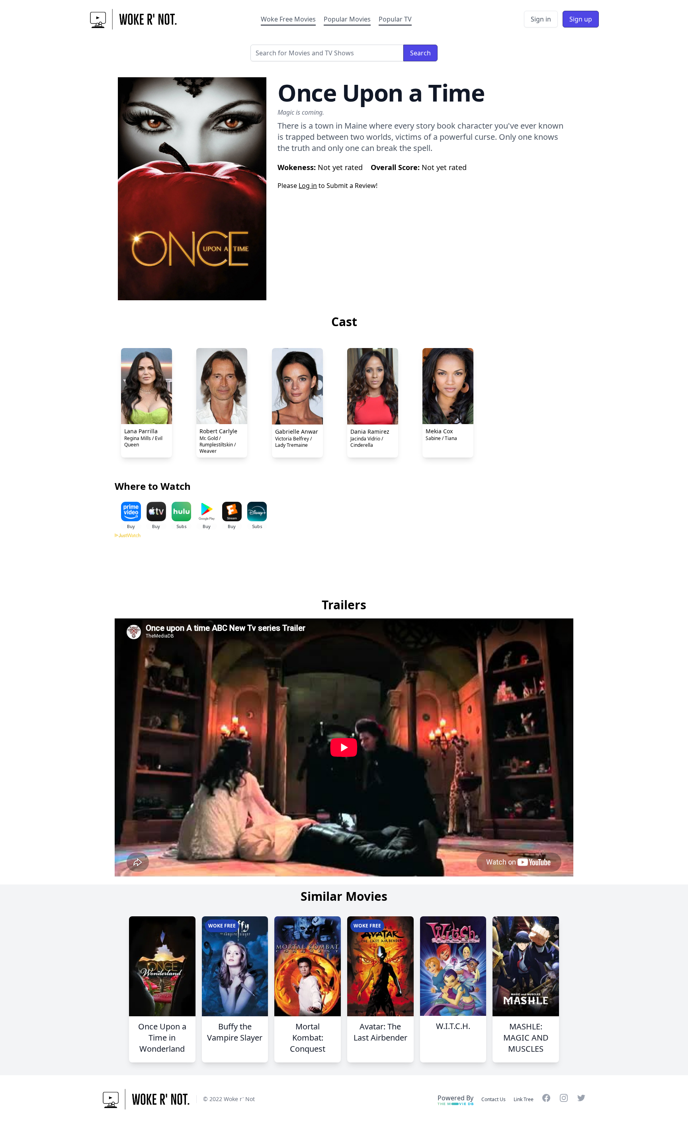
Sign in (541, 19)
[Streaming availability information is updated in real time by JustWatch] (344, 563)
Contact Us (493, 1099)
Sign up (580, 19)
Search (420, 53)
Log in (308, 185)
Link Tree (524, 1099)
